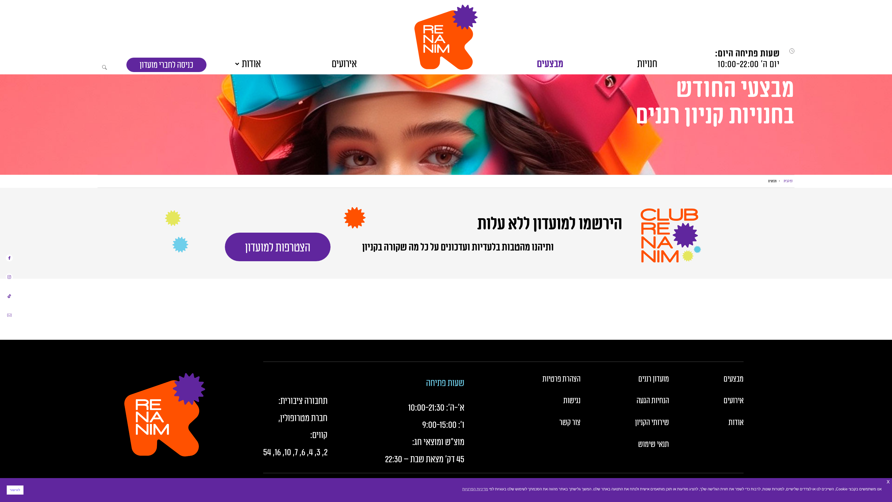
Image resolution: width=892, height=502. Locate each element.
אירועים (344, 64)
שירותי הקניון (652, 422)
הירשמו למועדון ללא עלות (548, 224)
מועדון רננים (653, 379)
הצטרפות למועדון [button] (277, 248)
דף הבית (788, 181)
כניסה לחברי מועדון (166, 65)
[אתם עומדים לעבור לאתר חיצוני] (9, 257)
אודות (251, 64)
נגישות (571, 400)
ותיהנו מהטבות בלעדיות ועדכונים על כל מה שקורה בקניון (458, 247)
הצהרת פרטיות (561, 379)
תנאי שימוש (653, 444)
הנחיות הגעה (652, 400)
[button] (446, 37)
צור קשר (569, 422)
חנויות (647, 64)
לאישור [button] (15, 490)
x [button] (888, 481)
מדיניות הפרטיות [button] (475, 489)
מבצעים (550, 64)
